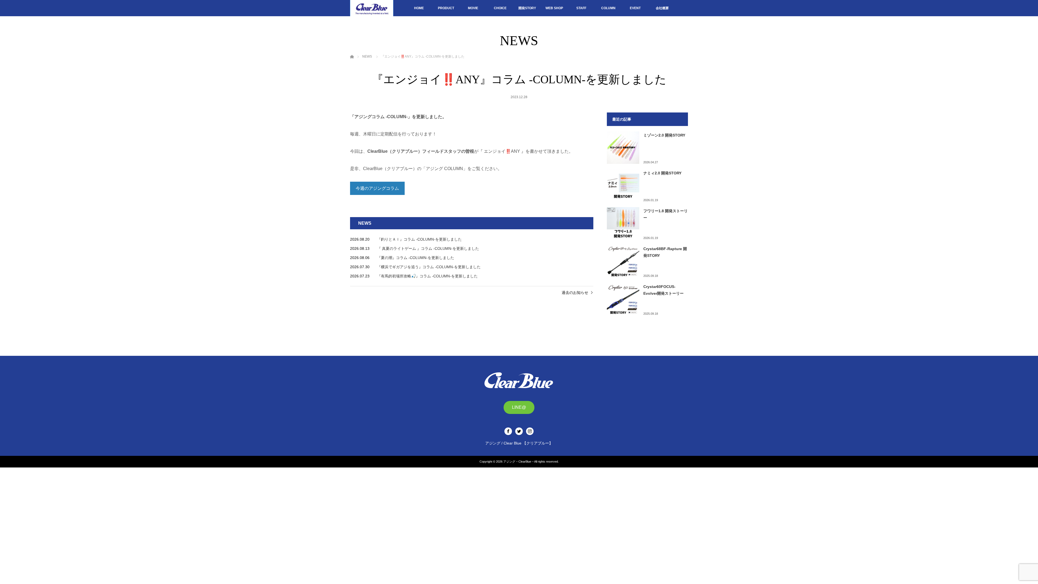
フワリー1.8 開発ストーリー (665, 214)
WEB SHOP (554, 8)
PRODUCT (446, 8)
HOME (419, 8)
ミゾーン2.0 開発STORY (664, 135)
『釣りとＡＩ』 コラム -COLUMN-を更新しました (419, 239)
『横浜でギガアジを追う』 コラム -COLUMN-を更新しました (429, 267)
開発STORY (527, 8)
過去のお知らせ (575, 292)
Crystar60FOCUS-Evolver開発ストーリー (663, 290)
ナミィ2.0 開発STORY (662, 173)
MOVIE (473, 8)
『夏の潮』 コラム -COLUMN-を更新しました (415, 258)
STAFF (581, 8)
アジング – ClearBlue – (518, 461)
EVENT (635, 8)
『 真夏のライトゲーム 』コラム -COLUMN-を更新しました (428, 248)
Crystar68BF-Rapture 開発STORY (665, 252)
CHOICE (500, 8)
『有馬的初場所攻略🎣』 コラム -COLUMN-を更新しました (427, 276)
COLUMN (608, 8)
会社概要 (662, 8)
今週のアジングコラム (377, 188)
